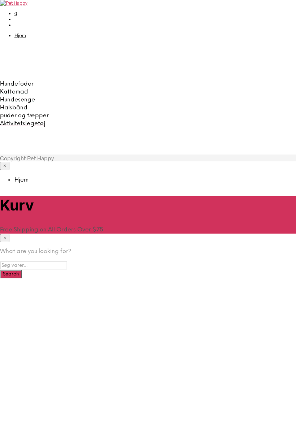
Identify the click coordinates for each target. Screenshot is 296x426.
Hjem (20, 36)
